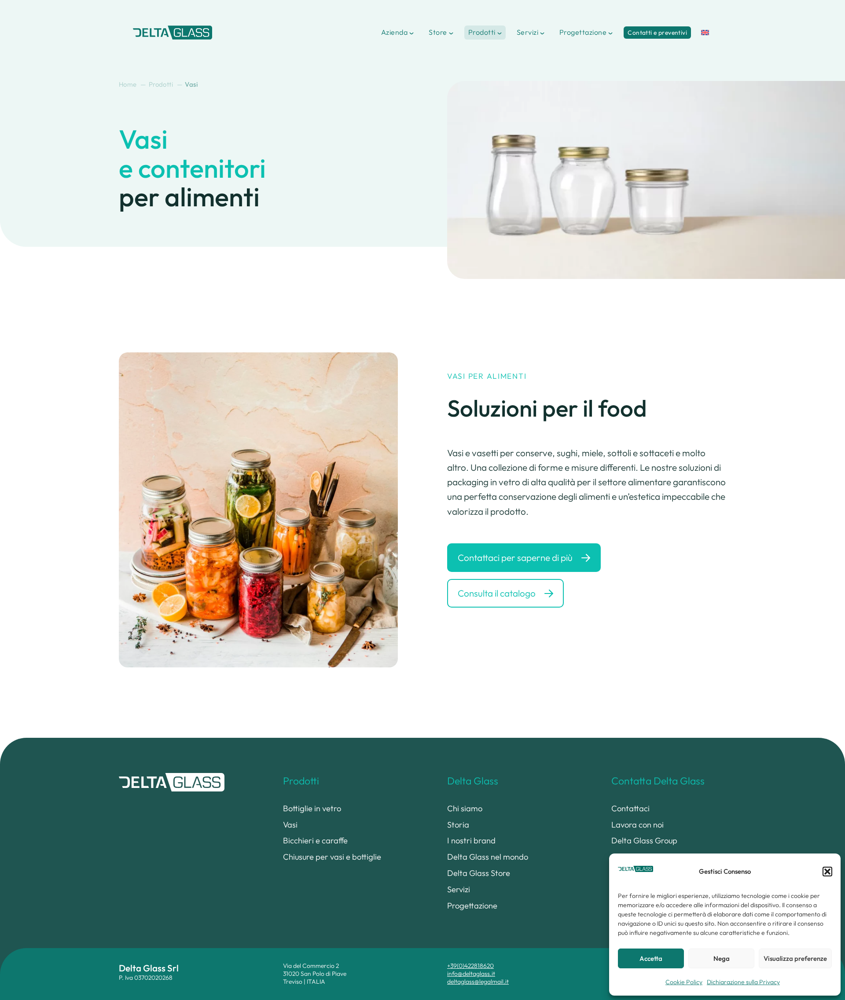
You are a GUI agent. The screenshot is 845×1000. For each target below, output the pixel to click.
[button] (827, 871)
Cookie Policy (683, 982)
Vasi (290, 825)
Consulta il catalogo (497, 593)
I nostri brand (471, 840)
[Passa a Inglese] (705, 32)
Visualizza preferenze (795, 958)
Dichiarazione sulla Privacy (743, 982)
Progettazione (582, 32)
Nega (721, 958)
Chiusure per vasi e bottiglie (332, 857)
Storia (458, 825)
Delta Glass (472, 780)
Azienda (394, 32)
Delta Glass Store (478, 873)
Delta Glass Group (644, 840)
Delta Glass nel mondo (487, 857)
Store (438, 32)
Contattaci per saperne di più (515, 557)
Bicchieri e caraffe (315, 840)
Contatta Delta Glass (658, 780)
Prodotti (482, 32)
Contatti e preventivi (657, 33)
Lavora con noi (637, 825)
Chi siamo (464, 808)
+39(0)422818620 (470, 966)
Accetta (650, 958)
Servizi (527, 32)
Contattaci (630, 808)
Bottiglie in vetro (312, 808)
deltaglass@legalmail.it (478, 981)
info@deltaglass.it (471, 974)
